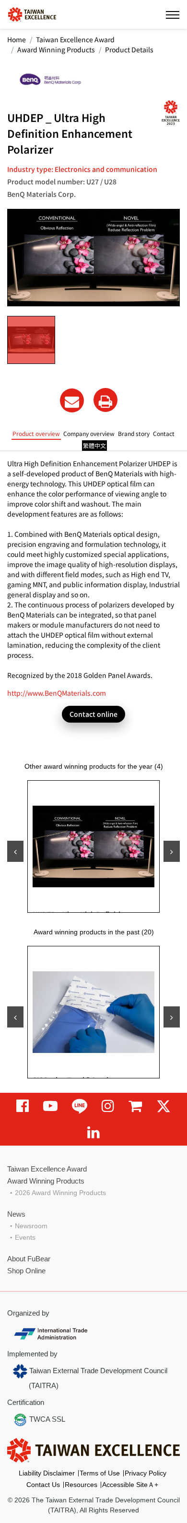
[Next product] (172, 851)
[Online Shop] (135, 1106)
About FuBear (28, 1258)
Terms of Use (100, 1473)
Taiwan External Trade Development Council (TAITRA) (97, 1378)
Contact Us (43, 1484)
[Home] (32, 14)
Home (16, 39)
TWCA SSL (46, 1419)
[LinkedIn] (93, 1132)
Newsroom (31, 1225)
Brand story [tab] (134, 433)
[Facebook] (22, 1106)
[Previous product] (15, 851)
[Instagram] (108, 1106)
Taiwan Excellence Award (75, 39)
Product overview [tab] (36, 433)
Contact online (93, 714)
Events (25, 1237)
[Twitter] (163, 1106)
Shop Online (26, 1270)
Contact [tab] (164, 433)
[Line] (79, 1106)
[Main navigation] (172, 14)
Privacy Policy (145, 1473)
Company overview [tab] (89, 433)
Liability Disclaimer (47, 1473)
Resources (81, 1484)
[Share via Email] (72, 400)
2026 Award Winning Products (60, 1192)
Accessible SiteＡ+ (130, 1484)
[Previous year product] (15, 1016)
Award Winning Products (56, 49)
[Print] (105, 400)
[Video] (50, 1106)
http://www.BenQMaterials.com (56, 693)
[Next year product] (172, 1016)
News (16, 1214)
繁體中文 (94, 445)
